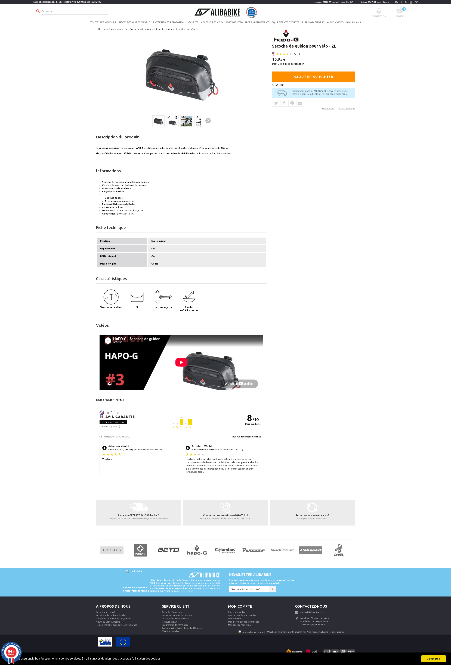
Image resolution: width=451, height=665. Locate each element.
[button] (162, 659)
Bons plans (353, 22)
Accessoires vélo (212, 22)
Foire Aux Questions (172, 612)
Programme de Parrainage (175, 625)
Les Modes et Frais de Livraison (177, 615)
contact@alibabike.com (312, 612)
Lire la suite (187, 591)
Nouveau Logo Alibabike (108, 622)
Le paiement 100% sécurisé (175, 618)
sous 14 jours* (375, 2)
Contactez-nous (311, 606)
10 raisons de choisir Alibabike (111, 615)
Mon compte (240, 606)
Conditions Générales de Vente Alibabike (182, 628)
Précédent (146, 121)
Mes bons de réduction (239, 625)
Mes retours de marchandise (242, 615)
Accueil (106, 29)
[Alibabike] (225, 12)
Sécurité (192, 22)
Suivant (208, 120)
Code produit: (104, 400)
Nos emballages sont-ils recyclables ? (114, 618)
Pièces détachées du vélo (134, 22)
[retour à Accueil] (98, 29)
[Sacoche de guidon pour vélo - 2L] (159, 121)
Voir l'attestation (113, 422)
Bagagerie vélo (137, 29)
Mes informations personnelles (243, 622)
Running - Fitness (313, 22)
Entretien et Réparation (168, 22)
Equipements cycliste (285, 22)
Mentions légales (170, 631)
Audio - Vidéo (335, 22)
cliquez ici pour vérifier (332, 632)
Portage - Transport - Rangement (247, 22)
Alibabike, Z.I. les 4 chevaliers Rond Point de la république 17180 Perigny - (314, 621)
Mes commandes (236, 612)
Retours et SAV (169, 622)
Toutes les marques (103, 22)
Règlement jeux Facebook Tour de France (116, 625)
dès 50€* (334, 2)
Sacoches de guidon (156, 29)
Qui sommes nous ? (105, 612)
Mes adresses (234, 618)
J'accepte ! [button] (433, 658)
